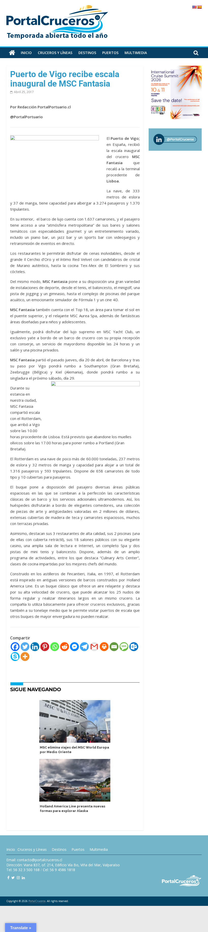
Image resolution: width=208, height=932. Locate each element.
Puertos (110, 52)
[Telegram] (84, 646)
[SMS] (123, 646)
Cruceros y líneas (55, 52)
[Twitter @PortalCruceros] (13, 877)
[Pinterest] (44, 646)
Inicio (26, 52)
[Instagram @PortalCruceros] (18, 877)
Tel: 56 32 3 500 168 (23, 869)
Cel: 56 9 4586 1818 (59, 869)
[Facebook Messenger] (74, 646)
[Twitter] (25, 646)
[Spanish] (199, 7)
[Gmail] (94, 646)
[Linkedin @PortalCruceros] (23, 877)
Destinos (87, 52)
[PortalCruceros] (12, 52)
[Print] (104, 646)
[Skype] (15, 656)
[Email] (114, 646)
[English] (194, 7)
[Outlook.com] (133, 646)
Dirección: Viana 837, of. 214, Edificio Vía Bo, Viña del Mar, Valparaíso (63, 864)
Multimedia (136, 52)
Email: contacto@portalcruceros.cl (34, 859)
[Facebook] (15, 646)
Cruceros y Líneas (32, 849)
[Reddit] (64, 646)
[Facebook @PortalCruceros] (8, 877)
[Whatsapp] (54, 646)
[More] (25, 656)
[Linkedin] (34, 646)
